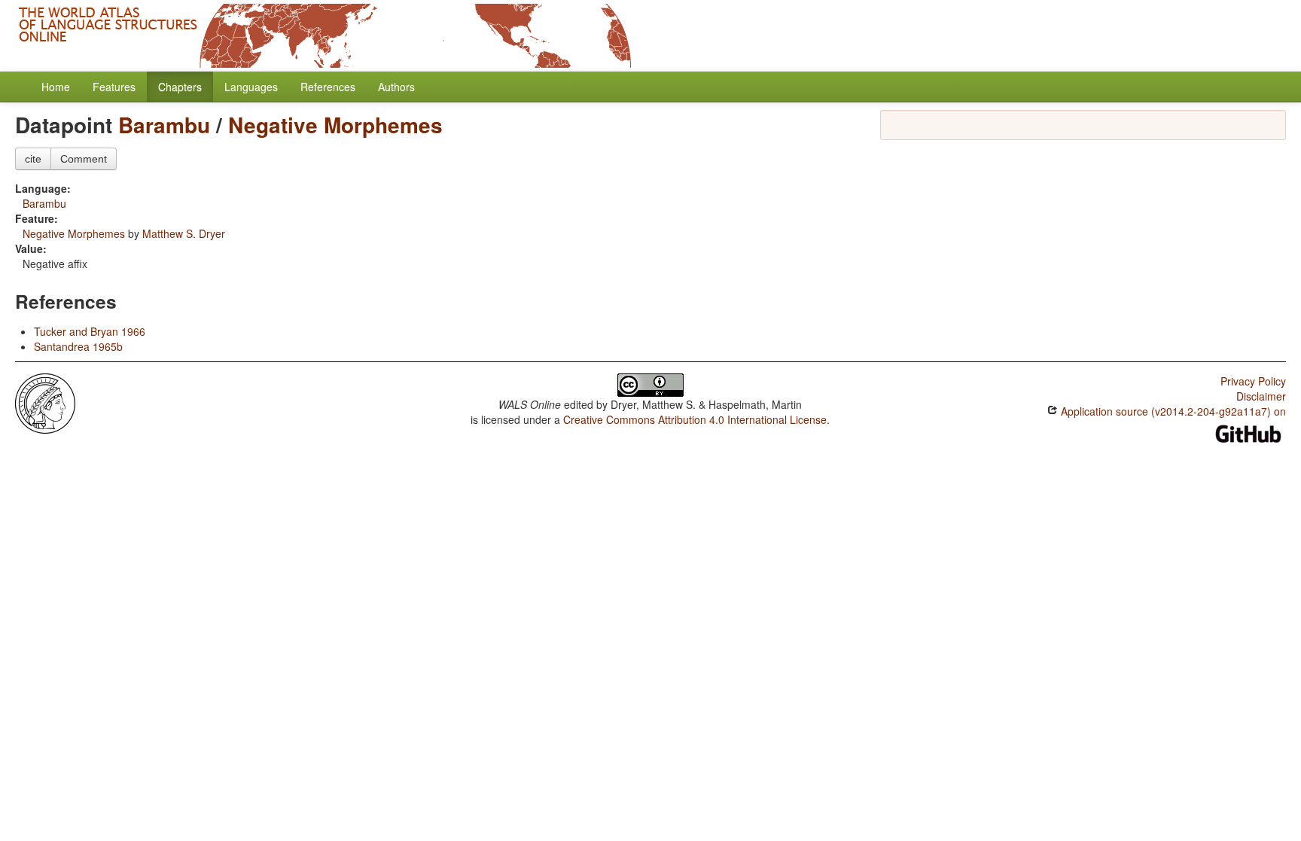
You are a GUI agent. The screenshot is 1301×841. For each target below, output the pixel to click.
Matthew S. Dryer (183, 233)
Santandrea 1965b (78, 346)
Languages (251, 86)
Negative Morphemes (335, 124)
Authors (396, 86)
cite (33, 159)
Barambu (164, 124)
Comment (83, 159)
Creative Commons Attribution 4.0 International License (695, 419)
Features (114, 86)
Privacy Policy (1253, 381)
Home (55, 86)
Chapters (180, 86)
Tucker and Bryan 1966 (89, 331)
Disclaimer (1261, 396)
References (327, 86)
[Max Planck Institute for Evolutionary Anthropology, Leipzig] (45, 402)
